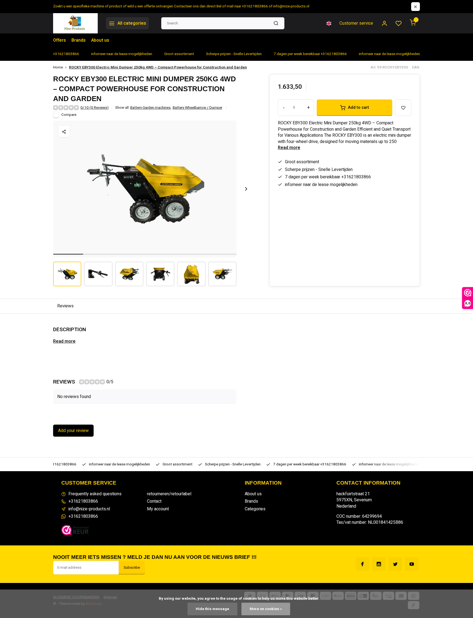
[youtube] (412, 564)
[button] (246, 189)
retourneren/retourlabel (169, 494)
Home (58, 67)
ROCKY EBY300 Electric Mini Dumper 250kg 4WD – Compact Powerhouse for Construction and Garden (158, 67)
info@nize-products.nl (89, 509)
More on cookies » (266, 609)
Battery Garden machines (150, 107)
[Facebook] (362, 564)
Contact (154, 501)
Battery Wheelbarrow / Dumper (197, 107)
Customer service (356, 23)
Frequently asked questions (95, 494)
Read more (289, 148)
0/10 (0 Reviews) (94, 107)
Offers (59, 40)
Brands (78, 40)
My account (158, 509)
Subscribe (132, 567)
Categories (255, 509)
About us (100, 40)
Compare (68, 115)
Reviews (65, 306)
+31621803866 (83, 501)
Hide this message (212, 609)
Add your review (73, 430)
